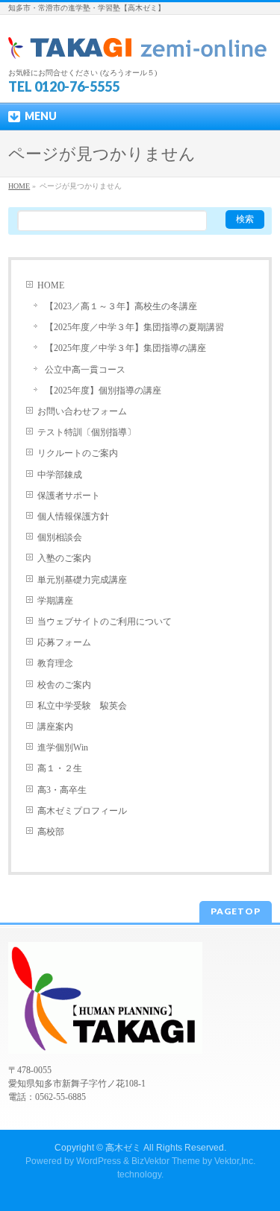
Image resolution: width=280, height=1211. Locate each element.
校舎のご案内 (64, 685)
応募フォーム (64, 642)
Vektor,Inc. (234, 1161)
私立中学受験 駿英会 (82, 706)
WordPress (98, 1161)
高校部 (50, 831)
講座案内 (55, 726)
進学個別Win (62, 747)
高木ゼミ (123, 1147)
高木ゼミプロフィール (82, 811)
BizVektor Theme (165, 1161)
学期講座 (55, 600)
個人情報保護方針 (73, 516)
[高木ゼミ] (138, 43)
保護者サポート (68, 495)
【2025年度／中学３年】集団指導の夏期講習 (134, 327)
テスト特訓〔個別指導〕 (86, 432)
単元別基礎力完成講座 (82, 580)
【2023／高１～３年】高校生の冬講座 (121, 306)
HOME (50, 285)
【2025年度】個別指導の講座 (103, 390)
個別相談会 (59, 537)
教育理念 (55, 663)
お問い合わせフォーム (82, 411)
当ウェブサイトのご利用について (104, 621)
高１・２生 (59, 768)
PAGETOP (236, 911)
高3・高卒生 (62, 790)
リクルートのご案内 (77, 453)
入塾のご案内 (64, 558)
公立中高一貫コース (85, 369)
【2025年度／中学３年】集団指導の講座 (125, 348)
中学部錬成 (59, 474)
